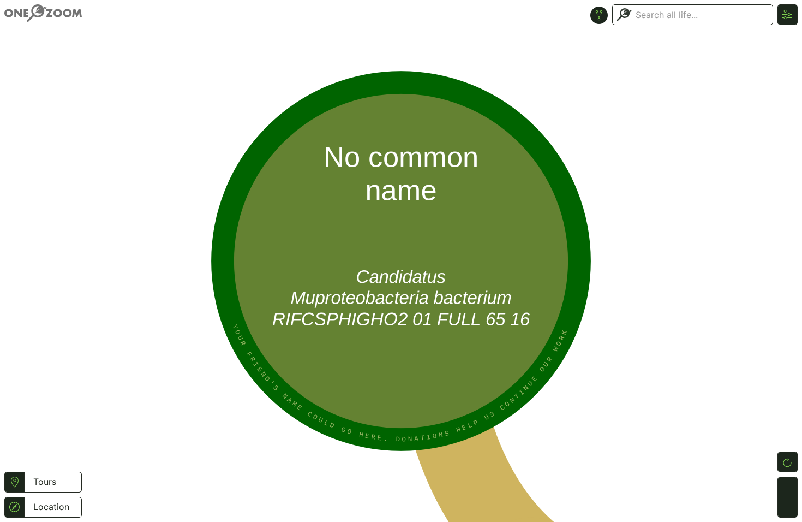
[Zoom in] (787, 487)
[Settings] (787, 15)
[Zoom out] (787, 507)
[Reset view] (787, 462)
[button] (14, 482)
